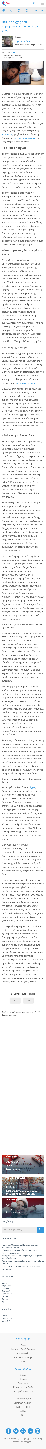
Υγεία (13, 53)
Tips (3, 1302)
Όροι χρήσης (28, 1439)
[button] (40, 1230)
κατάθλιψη (7, 134)
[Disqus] (23, 1051)
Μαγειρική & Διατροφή (23, 1391)
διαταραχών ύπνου (26, 383)
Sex (23, 1361)
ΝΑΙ (15, 1000)
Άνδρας (5, 1299)
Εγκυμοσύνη (7, 1294)
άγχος (32, 787)
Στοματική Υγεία (23, 1399)
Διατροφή (6, 1291)
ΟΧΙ (28, 1000)
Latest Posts (7, 1318)
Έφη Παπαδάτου (22, 41)
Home (4, 1316)
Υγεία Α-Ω (6, 1321)
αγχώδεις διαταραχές (25, 138)
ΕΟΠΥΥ (23, 1411)
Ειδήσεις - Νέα (23, 1407)
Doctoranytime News (23, 1403)
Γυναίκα (5, 1296)
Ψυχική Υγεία (23, 1353)
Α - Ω (34, 10)
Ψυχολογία (6, 1286)
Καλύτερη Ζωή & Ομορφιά (23, 1349)
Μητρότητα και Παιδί (23, 1387)
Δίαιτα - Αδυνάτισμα (23, 1357)
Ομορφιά (5, 1288)
